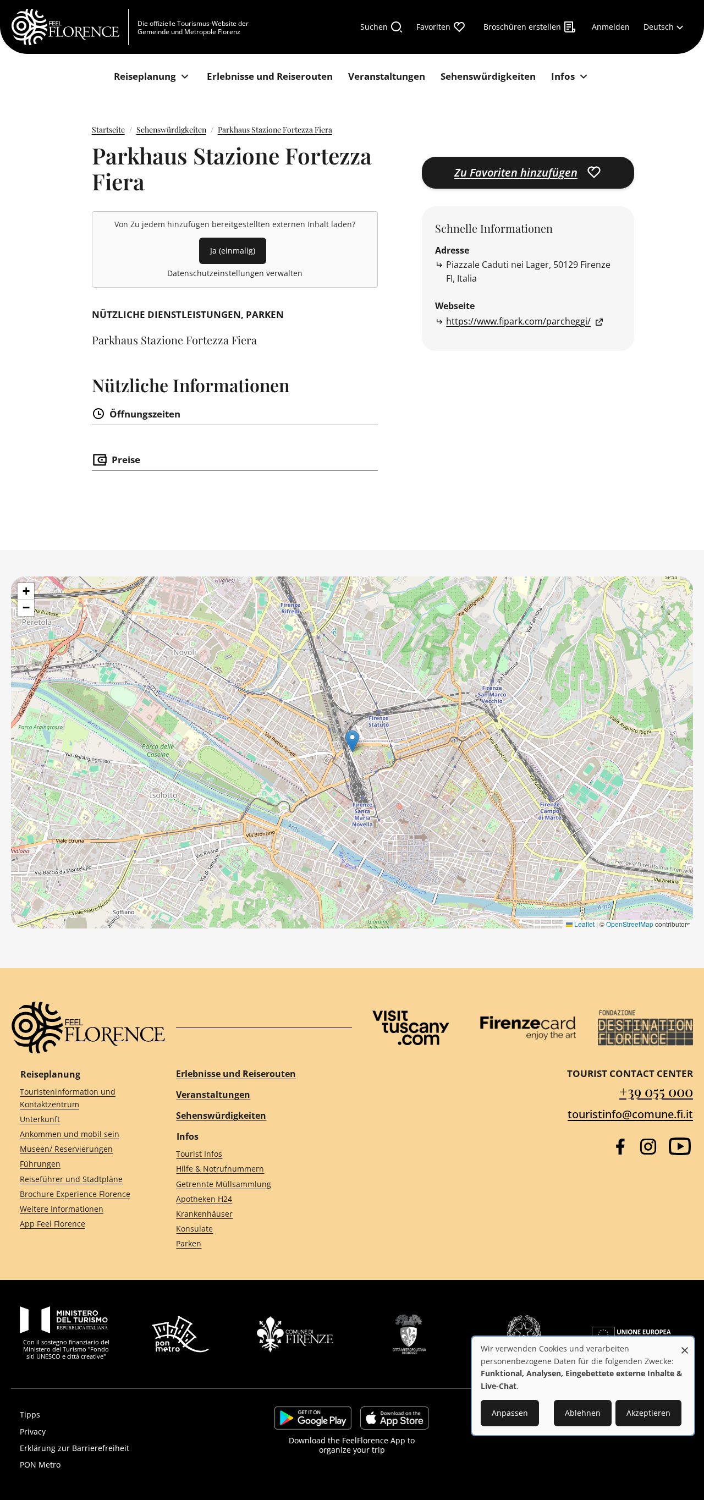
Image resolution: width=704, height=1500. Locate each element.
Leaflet (584, 923)
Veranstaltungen (213, 1095)
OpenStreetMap (629, 923)
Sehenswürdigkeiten (171, 129)
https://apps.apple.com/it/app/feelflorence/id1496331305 (394, 1418)
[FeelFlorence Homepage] (70, 27)
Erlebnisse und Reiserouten (236, 1074)
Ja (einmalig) (232, 250)
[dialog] (583, 1386)
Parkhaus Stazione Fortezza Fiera (275, 129)
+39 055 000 (656, 1091)
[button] (352, 741)
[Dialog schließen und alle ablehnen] (684, 1344)
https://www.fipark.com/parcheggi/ (518, 321)
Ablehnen (583, 1413)
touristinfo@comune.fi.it (630, 1114)
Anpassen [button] (510, 1413)
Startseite (108, 129)
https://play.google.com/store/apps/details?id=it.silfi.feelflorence (312, 1418)
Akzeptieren (648, 1413)
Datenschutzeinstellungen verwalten (234, 273)
